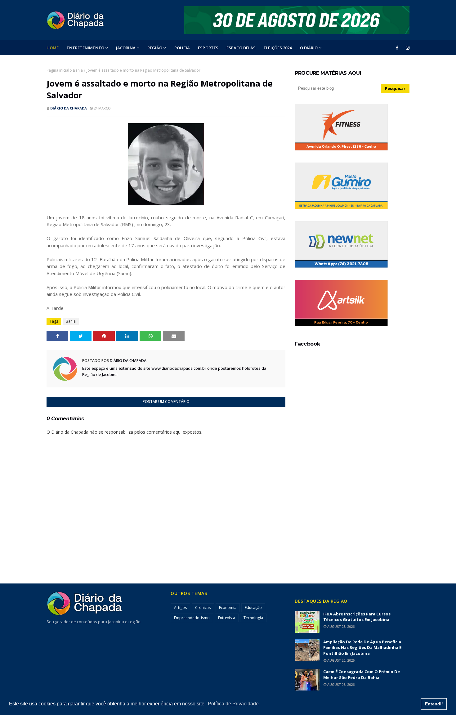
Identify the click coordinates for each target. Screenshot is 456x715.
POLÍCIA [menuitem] (182, 48)
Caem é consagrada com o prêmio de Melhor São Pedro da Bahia (361, 674)
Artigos (180, 607)
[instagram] (406, 47)
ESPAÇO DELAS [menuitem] (241, 48)
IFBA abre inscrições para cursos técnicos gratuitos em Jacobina (357, 617)
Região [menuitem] (155, 48)
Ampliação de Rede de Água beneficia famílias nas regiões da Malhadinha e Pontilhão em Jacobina (362, 647)
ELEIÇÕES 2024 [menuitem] (278, 48)
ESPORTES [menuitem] (208, 48)
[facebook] (397, 47)
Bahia (78, 70)
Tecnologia (253, 617)
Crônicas (203, 607)
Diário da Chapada (68, 108)
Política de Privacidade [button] (233, 703)
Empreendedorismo (192, 617)
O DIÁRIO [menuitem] (309, 48)
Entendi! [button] (434, 703)
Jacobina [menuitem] (126, 48)
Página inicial (58, 70)
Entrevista (226, 617)
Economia (227, 607)
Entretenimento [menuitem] (85, 48)
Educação (253, 607)
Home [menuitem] (53, 48)
